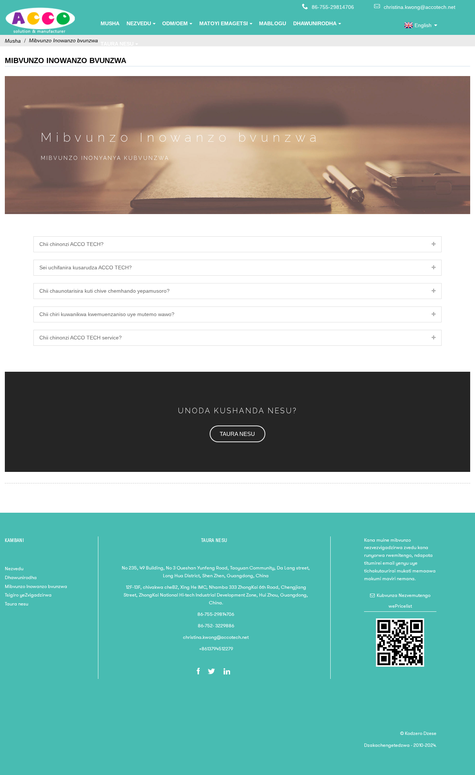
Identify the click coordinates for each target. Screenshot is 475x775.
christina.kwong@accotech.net (419, 7)
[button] (237, 434)
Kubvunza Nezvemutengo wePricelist (403, 601)
